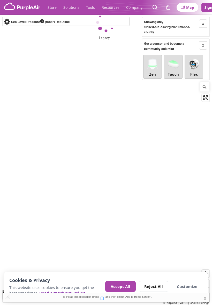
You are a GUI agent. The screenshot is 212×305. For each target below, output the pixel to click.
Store (52, 7)
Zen (152, 74)
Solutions (71, 7)
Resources (110, 7)
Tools (90, 7)
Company (134, 7)
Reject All (153, 286)
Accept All (120, 286)
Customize (187, 286)
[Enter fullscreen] (205, 98)
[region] (106, 160)
